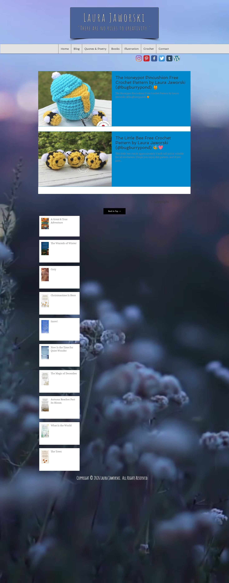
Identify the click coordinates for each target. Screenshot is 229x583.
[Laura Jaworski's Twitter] (162, 58)
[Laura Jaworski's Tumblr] (169, 58)
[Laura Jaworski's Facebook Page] (154, 58)
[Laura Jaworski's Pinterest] (146, 58)
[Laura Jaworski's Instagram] (139, 58)
